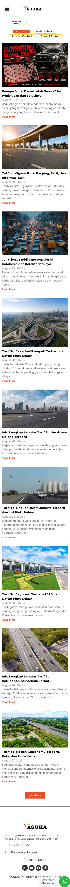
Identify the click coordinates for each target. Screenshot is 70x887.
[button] (7, 9)
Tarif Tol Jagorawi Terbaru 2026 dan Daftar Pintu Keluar (31, 596)
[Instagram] (25, 868)
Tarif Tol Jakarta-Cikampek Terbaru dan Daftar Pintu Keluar (33, 353)
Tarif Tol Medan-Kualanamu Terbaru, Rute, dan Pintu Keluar (31, 754)
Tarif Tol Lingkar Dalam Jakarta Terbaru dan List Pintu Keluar (33, 510)
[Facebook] (38, 868)
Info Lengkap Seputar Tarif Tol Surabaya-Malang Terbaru (34, 435)
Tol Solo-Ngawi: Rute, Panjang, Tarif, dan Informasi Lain (34, 175)
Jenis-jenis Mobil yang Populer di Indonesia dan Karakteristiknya (27, 262)
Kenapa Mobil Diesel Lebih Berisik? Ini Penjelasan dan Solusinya (31, 93)
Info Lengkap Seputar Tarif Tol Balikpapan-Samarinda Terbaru (26, 679)
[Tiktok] (45, 868)
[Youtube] (32, 868)
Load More (35, 795)
